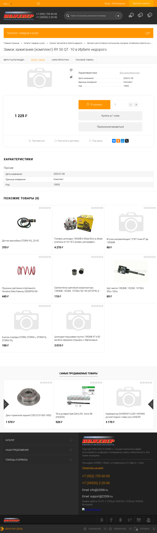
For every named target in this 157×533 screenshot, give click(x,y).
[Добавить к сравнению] (71, 77)
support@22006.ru (101, 496)
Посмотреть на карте (92, 468)
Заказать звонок (141, 3)
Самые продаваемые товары (78, 373)
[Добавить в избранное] (71, 70)
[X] (127, 141)
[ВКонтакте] (114, 141)
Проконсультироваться (110, 126)
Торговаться (38, 141)
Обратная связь (13, 529)
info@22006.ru (99, 489)
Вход (107, 3)
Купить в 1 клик (110, 115)
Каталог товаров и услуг (23, 33)
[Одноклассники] (118, 141)
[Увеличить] (39, 78)
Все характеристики (130, 73)
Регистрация (118, 3)
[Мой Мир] (122, 141)
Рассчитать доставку (68, 141)
